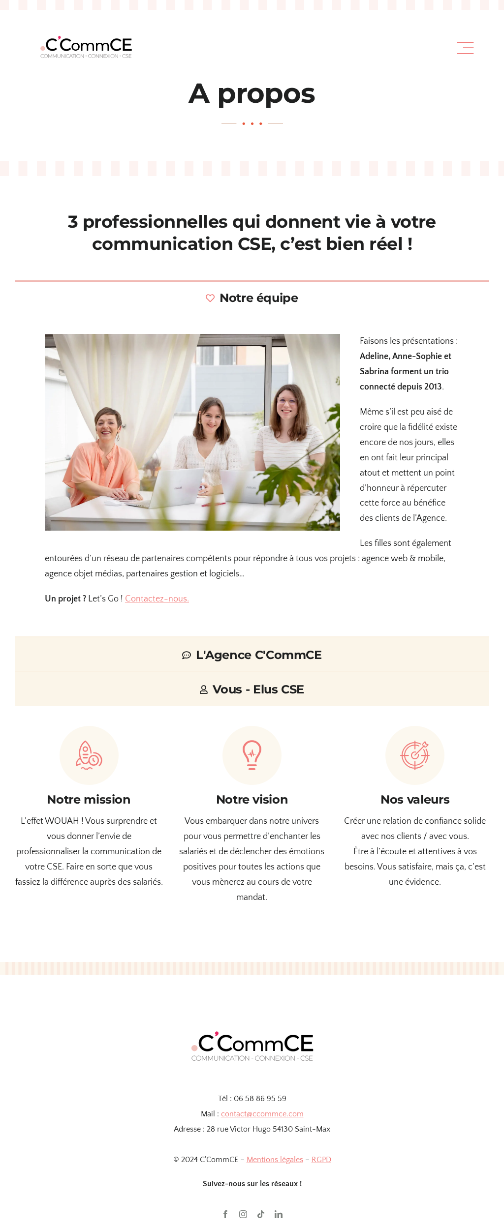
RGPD (321, 1159)
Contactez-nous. (157, 599)
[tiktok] (261, 1214)
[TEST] (86, 26)
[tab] (252, 297)
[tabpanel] (252, 475)
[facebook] (225, 1214)
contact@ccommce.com (262, 1113)
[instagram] (243, 1214)
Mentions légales (275, 1159)
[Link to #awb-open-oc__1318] (465, 48)
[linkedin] (279, 1214)
